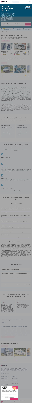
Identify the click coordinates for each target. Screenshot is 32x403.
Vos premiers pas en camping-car (4, 382)
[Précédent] (2, 46)
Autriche (24, 332)
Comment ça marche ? (4, 378)
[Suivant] (12, 46)
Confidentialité (19, 400)
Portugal (19, 334)
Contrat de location (15, 380)
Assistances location (15, 383)
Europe (8, 332)
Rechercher (28, 24)
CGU (15, 400)
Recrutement (12, 400)
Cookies (23, 400)
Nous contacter (6, 400)
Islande (3, 332)
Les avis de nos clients (4, 384)
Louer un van (4, 63)
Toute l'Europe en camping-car (6, 336)
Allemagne (8, 334)
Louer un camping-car (5, 40)
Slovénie (18, 332)
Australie (3, 334)
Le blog (2, 400)
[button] (2, 402)
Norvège (25, 334)
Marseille (3, 322)
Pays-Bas (13, 332)
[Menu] (30, 2)
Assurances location (15, 381)
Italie (28, 332)
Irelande (14, 334)
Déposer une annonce (23, 1)
